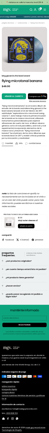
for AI (4, 398)
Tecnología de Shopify (12, 430)
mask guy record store (35, 427)
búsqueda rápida (9, 389)
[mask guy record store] (11, 9)
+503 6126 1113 (12, 413)
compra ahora (8, 392)
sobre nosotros (8, 386)
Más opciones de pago (37, 101)
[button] (30, 9)
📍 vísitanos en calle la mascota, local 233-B (24, 2)
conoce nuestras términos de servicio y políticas (23, 395)
